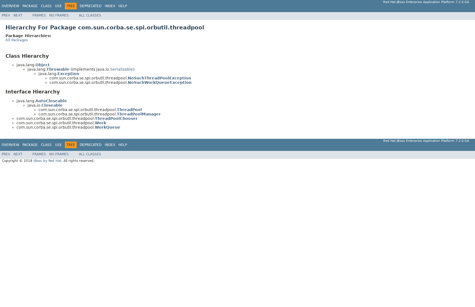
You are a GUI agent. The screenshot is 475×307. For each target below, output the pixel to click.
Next (17, 15)
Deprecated (90, 6)
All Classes (90, 15)
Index (110, 6)
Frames (39, 15)
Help (122, 6)
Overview (10, 6)
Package (30, 6)
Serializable (121, 69)
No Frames (59, 15)
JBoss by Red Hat (47, 161)
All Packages (16, 40)
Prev (6, 15)
